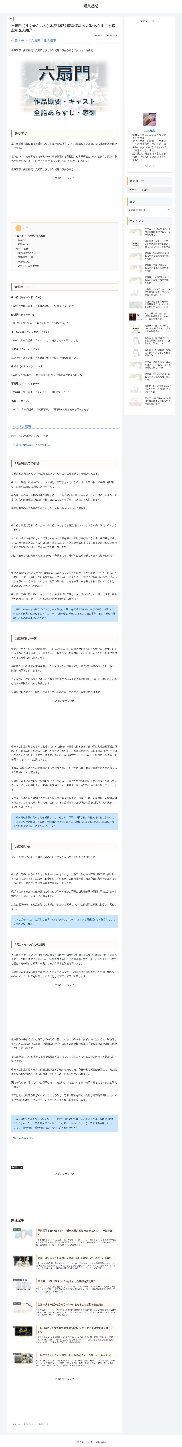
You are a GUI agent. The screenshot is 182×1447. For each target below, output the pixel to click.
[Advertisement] (64, 198)
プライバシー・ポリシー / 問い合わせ (91, 1442)
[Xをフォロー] (145, 165)
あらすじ (22, 240)
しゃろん (149, 130)
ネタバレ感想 (21, 248)
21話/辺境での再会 (27, 253)
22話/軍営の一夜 (25, 257)
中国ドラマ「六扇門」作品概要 (30, 235)
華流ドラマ (18, 1167)
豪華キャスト (24, 244)
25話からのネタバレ (22, 1138)
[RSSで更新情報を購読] (153, 165)
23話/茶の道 (23, 261)
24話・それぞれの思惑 (28, 266)
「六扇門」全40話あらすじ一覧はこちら (33, 444)
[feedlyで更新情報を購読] (149, 165)
